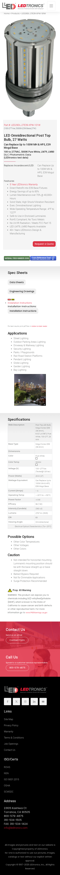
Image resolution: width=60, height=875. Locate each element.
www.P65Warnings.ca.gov (36, 612)
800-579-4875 (17, 667)
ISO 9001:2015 (11, 779)
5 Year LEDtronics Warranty (24, 184)
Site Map (8, 719)
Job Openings (11, 743)
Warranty (8, 731)
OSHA (7, 785)
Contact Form (17, 640)
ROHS (7, 767)
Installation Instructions (20, 302)
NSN (6, 773)
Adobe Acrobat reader (39, 326)
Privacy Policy (11, 725)
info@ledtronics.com (16, 827)
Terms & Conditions (14, 737)
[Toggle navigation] (51, 6)
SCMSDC (8, 791)
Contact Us (9, 750)
